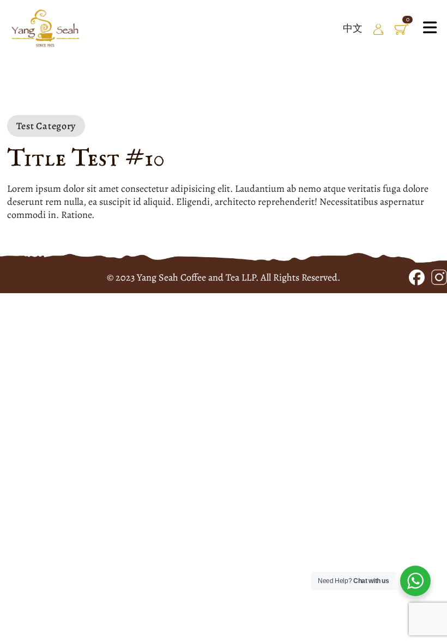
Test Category (46, 125)
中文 (353, 28)
